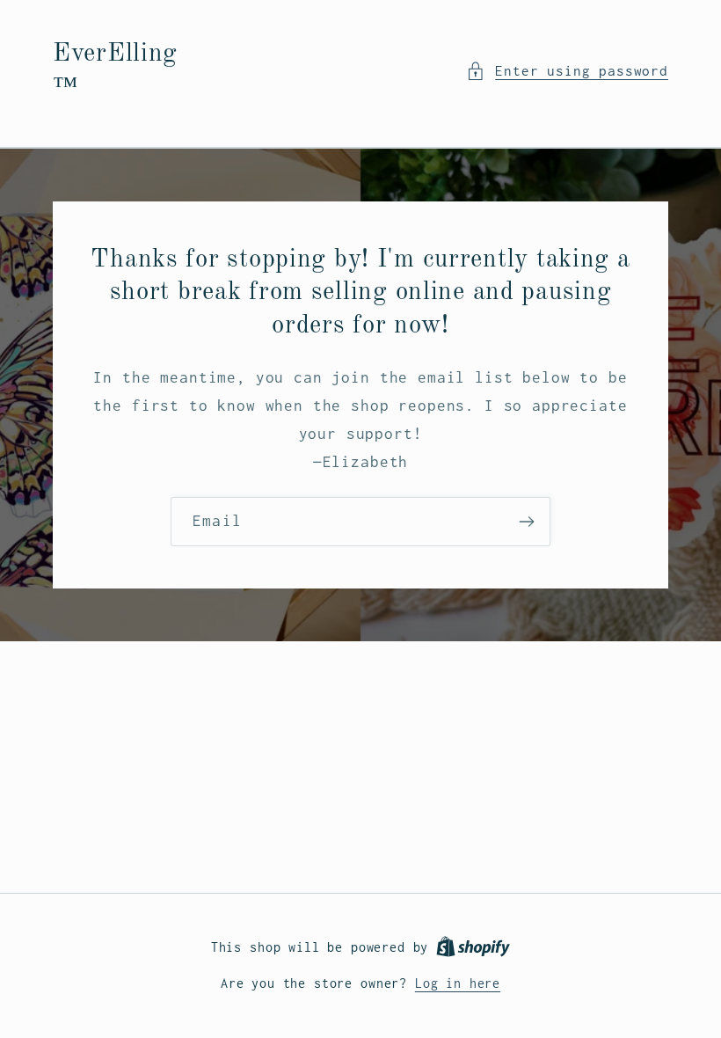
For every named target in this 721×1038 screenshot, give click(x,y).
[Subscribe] (526, 521)
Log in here (457, 983)
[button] (567, 71)
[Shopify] (473, 947)
